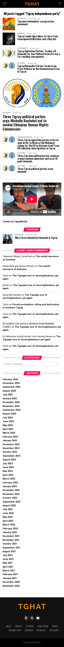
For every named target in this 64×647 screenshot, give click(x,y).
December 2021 (11, 536)
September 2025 (11, 387)
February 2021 (10, 574)
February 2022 (10, 528)
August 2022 (9, 505)
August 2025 (9, 391)
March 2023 (9, 478)
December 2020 (11, 582)
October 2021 (10, 543)
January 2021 (10, 578)
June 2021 (8, 559)
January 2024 (10, 440)
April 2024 (8, 429)
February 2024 (10, 436)
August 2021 (9, 551)
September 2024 (11, 410)
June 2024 (8, 421)
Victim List (41, 630)
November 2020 (11, 586)
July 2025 (8, 394)
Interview (29, 630)
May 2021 (8, 563)
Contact (18, 626)
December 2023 (11, 444)
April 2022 (8, 521)
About (8, 626)
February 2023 (10, 482)
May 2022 (8, 517)
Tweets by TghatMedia (15, 221)
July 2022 (8, 509)
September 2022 (11, 501)
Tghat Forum (42, 626)
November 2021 (11, 540)
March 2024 (9, 433)
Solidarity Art (15, 630)
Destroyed (54, 630)
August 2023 (9, 459)
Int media (30, 626)
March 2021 (9, 570)
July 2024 (8, 417)
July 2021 (8, 555)
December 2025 (11, 383)
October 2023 (10, 452)
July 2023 (8, 463)
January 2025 (10, 398)
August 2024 (9, 413)
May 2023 (8, 471)
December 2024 (11, 402)
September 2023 (11, 456)
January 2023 (10, 486)
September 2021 (11, 547)
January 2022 (10, 532)
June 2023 (8, 467)
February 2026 (10, 379)
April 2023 (8, 475)
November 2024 (11, 406)
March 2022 (9, 524)
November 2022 (11, 494)
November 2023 (11, 448)
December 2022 (11, 490)
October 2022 (10, 498)
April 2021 (8, 567)
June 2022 (8, 513)
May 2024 (8, 425)
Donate (55, 626)
